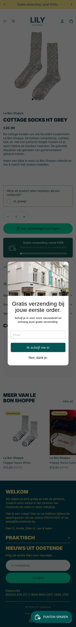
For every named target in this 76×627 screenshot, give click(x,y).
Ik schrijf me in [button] (38, 347)
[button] (63, 266)
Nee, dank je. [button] (38, 357)
